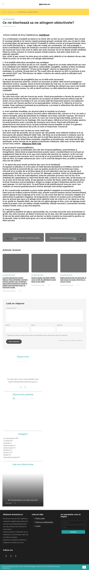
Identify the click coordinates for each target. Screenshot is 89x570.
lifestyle (6, 450)
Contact (37, 526)
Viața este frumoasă (10, 457)
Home (4, 12)
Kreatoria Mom (8, 448)
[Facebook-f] (6, 556)
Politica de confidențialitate (44, 522)
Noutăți (16, 235)
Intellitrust (44, 35)
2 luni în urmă (8, 503)
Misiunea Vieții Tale (31, 144)
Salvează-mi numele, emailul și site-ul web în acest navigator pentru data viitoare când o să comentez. (38, 335)
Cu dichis (6, 440)
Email (33, 325)
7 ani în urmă (70, 285)
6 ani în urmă (12, 26)
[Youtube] (15, 556)
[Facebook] (21, 387)
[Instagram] (25, 387)
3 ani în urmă (41, 285)
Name (8, 325)
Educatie (6, 443)
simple (5, 455)
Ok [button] (84, 567)
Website (60, 325)
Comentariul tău (11, 308)
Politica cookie (40, 518)
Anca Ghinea (6, 26)
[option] (15, 272)
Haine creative (8, 445)
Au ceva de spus (11, 12)
